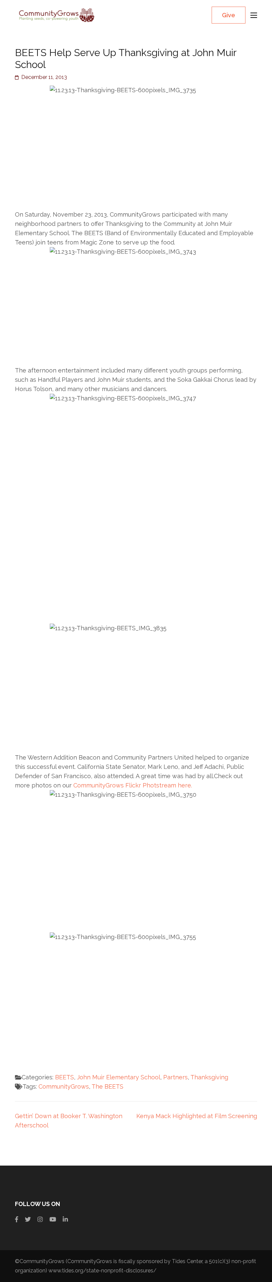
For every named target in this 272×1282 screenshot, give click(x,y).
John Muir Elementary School (118, 1077)
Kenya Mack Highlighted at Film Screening (196, 1116)
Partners (175, 1077)
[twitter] (28, 1219)
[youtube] (52, 1219)
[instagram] (40, 1219)
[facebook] (16, 1219)
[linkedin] (65, 1219)
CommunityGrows (63, 1086)
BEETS (64, 1077)
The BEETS (107, 1086)
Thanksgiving (209, 1077)
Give (228, 15)
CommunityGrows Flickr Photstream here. (132, 785)
